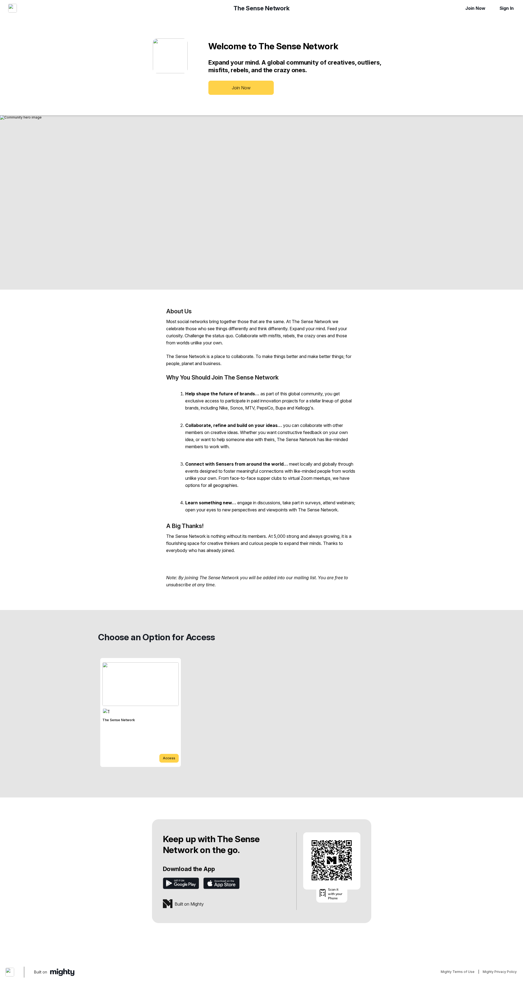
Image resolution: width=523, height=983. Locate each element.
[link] (140, 712)
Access (169, 758)
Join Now (475, 8)
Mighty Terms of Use (458, 972)
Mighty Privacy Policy (500, 972)
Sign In (507, 8)
